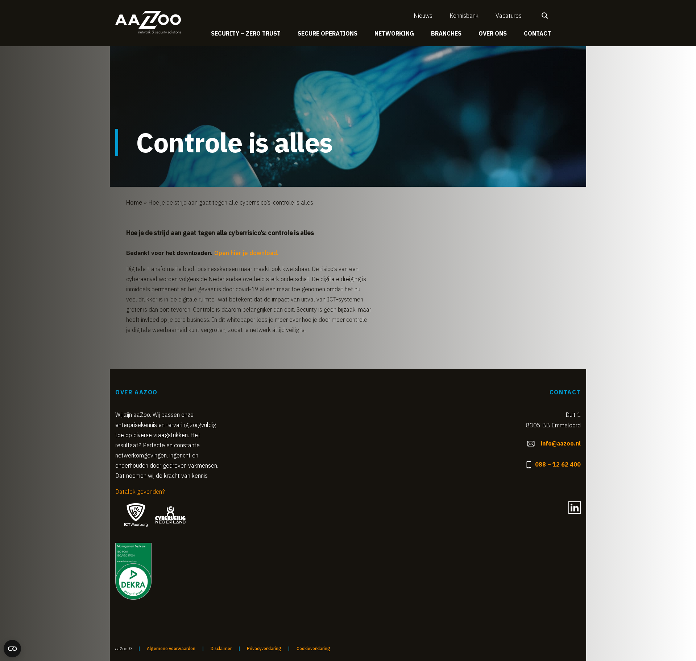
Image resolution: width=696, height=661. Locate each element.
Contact (537, 33)
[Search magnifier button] (545, 15)
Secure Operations (327, 33)
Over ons (492, 33)
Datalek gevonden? (140, 491)
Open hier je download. (246, 252)
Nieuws (423, 15)
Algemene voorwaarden (171, 648)
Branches (446, 33)
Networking (394, 33)
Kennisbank (464, 15)
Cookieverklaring (313, 648)
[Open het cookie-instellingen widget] (12, 648)
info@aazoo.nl (561, 443)
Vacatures (509, 15)
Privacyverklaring (264, 648)
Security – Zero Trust (246, 33)
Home (134, 202)
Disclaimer (221, 648)
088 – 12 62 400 (558, 464)
